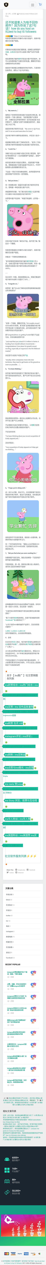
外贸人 (14, 642)
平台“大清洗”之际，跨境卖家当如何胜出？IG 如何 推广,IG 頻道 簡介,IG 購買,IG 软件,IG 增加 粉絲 (23, 1103)
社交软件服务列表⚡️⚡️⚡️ (20, 856)
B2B (6, 644)
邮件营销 (30, 261)
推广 (16, 644)
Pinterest (21, 872)
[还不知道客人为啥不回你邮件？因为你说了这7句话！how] (6, 4)
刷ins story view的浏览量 (13, 811)
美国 (30, 192)
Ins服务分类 (21, 631)
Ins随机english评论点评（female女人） (19, 746)
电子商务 (29, 644)
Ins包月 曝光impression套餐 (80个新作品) (20, 728)
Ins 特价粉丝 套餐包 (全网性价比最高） (19, 759)
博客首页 (32, 1100)
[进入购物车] (40, 4)
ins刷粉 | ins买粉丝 (11, 631)
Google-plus (21, 870)
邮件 (19, 59)
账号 (23, 651)
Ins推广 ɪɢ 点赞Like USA (13, 846)
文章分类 (9, 888)
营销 (29, 642)
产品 (26, 355)
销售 (32, 425)
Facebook (8, 620)
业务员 (12, 52)
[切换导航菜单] (32, 4)
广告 (13, 620)
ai (19, 341)
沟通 (7, 52)
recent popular (12, 964)
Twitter (11, 872)
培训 (15, 618)
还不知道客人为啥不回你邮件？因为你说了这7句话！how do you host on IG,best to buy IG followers (21, 27)
